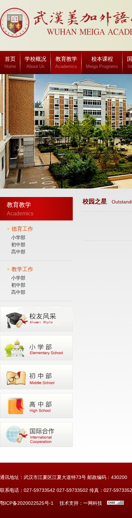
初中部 (18, 244)
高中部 (18, 251)
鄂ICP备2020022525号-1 (26, 503)
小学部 (18, 237)
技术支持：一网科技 (81, 503)
